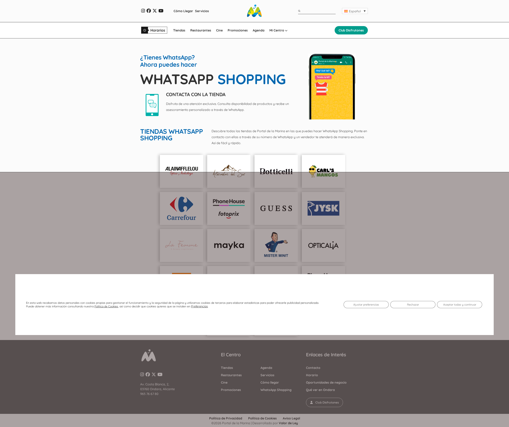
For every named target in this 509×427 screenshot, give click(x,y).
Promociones (238, 30)
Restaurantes (200, 30)
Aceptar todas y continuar (459, 304)
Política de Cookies (106, 306)
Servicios (202, 11)
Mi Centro (277, 30)
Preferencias (199, 306)
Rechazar (413, 304)
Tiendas (179, 30)
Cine (219, 30)
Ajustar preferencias (366, 304)
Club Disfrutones (351, 30)
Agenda (258, 30)
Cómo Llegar (183, 11)
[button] (355, 11)
